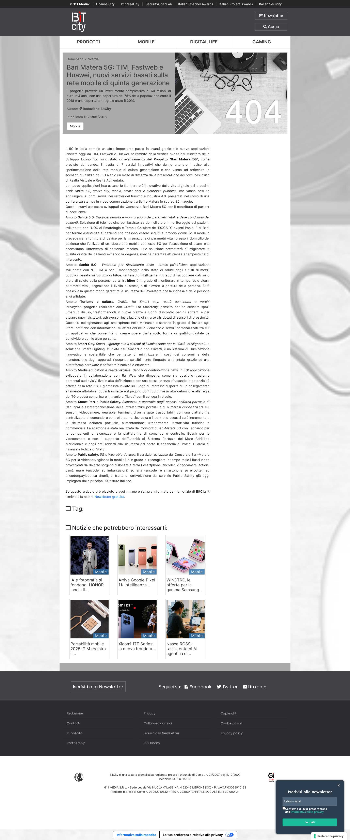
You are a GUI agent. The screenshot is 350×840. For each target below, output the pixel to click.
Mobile (146, 41)
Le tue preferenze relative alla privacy (193, 835)
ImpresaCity (130, 4)
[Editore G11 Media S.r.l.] (271, 777)
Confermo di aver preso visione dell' (306, 810)
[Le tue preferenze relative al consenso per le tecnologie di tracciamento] (329, 836)
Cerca (273, 26)
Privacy (149, 713)
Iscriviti (310, 822)
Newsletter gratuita (109, 497)
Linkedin (257, 687)
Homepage (75, 59)
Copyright (229, 713)
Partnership (76, 743)
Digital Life (204, 41)
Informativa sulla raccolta (136, 835)
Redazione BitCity (96, 109)
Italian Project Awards (236, 4)
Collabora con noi (158, 723)
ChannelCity (105, 4)
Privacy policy (232, 733)
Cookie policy (231, 723)
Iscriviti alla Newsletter (98, 687)
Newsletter (273, 15)
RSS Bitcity (152, 743)
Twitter (229, 687)
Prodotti (88, 41)
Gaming (261, 41)
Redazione (75, 713)
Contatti (73, 723)
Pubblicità (74, 733)
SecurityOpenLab (159, 4)
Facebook (199, 687)
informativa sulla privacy (307, 811)
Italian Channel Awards (195, 4)
